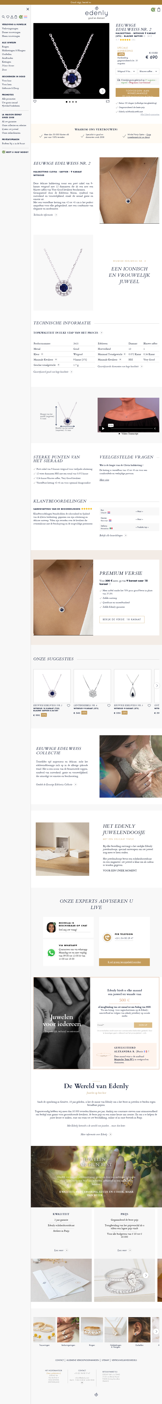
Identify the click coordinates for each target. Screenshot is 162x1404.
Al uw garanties (9, 121)
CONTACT (59, 1360)
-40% (121, 54)
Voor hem (7, 84)
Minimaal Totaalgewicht (112, 354)
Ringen (5, 46)
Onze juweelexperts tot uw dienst (139, 136)
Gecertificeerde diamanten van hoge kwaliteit (118, 366)
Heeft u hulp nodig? (17, 152)
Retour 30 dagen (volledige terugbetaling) (138, 103)
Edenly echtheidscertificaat (131, 111)
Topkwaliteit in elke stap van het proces (65, 332)
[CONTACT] (21, 17)
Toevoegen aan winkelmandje (139, 93)
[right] (102, 91)
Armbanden (7, 58)
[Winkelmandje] (17, 16)
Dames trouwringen (11, 32)
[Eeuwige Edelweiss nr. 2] (71, 61)
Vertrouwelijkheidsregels (124, 1360)
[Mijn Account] (13, 16)
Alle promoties (9, 98)
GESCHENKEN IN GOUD (13, 76)
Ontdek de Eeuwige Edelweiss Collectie (54, 785)
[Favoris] (8, 17)
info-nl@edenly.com (82, 1378)
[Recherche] (4, 16)
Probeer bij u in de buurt (13, 143)
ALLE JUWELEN (9, 43)
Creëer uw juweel (10, 129)
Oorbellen (7, 54)
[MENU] (28, 9)
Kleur (37, 354)
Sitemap (105, 1360)
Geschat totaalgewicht (45, 365)
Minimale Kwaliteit (44, 359)
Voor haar (6, 80)
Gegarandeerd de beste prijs (132, 107)
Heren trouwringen (11, 36)
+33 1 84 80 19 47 (124, 938)
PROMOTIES (8, 95)
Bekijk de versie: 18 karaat (122, 619)
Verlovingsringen (10, 28)
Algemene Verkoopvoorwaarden (82, 1360)
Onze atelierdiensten (11, 132)
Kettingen (6, 61)
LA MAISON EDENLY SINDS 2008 (12, 116)
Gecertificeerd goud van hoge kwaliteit (50, 372)
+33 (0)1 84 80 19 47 (82, 1373)
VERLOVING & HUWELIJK (14, 24)
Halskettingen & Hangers (13, 50)
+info (144, 1033)
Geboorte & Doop (10, 88)
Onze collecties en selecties (14, 125)
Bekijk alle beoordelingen (111, 535)
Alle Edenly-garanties (149, 114)
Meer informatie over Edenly (94, 1134)
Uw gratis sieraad (11, 104)
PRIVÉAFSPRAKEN (10, 139)
